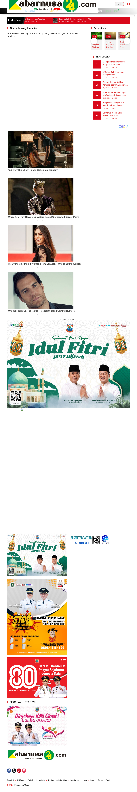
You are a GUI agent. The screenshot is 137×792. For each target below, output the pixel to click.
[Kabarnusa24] (52, 4)
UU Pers (20, 780)
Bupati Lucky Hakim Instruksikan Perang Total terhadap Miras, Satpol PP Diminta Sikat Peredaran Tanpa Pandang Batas (53, 20)
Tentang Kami (104, 780)
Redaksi (10, 780)
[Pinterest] (19, 770)
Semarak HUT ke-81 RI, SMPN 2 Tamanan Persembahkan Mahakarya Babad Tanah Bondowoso (114, 114)
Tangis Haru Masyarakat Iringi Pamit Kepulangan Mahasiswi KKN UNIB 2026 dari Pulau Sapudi (114, 104)
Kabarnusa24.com (22, 785)
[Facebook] (9, 770)
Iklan (92, 780)
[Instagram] (24, 770)
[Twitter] (14, 770)
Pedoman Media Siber (57, 780)
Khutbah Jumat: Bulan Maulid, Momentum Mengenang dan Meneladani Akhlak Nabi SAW (124, 45)
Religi (94, 37)
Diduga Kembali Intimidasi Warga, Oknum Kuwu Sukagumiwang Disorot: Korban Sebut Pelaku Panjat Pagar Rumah (115, 63)
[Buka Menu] (128, 4)
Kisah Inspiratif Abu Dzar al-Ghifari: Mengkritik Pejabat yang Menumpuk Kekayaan (110, 45)
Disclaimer (75, 780)
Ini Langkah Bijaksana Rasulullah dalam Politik (96, 45)
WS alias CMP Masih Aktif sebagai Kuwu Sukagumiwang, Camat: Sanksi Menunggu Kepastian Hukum (115, 73)
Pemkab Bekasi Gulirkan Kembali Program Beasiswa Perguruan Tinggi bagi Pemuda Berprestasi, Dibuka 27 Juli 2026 (115, 83)
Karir (85, 780)
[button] (121, 4)
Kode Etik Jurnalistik (36, 780)
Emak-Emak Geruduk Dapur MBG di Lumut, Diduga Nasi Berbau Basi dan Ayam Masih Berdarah (115, 93)
